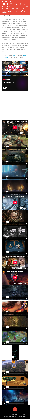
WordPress (11, 416)
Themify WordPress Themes (20, 416)
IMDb (14, 55)
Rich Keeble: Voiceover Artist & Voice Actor (14, 414)
